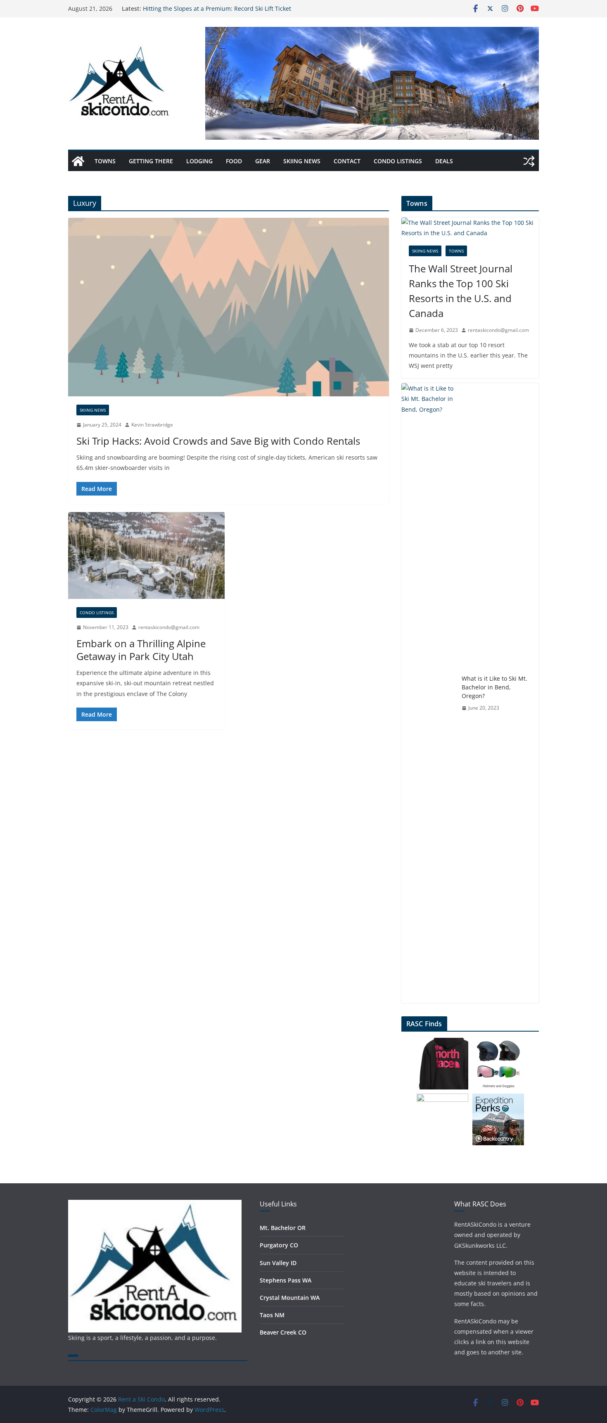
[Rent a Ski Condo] (78, 161)
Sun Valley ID (278, 1263)
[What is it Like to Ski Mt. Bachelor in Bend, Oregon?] (428, 693)
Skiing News (301, 161)
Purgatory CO (279, 1245)
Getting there (151, 161)
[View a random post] (529, 161)
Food (234, 161)
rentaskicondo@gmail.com (168, 627)
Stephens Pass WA (285, 1280)
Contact (347, 161)
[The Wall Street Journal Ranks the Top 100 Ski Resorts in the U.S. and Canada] (470, 227)
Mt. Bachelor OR (283, 1228)
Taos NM (272, 1315)
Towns (105, 161)
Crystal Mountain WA (290, 1297)
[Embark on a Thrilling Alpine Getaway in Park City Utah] (146, 555)
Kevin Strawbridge (152, 424)
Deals (444, 161)
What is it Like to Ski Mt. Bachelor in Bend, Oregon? (494, 687)
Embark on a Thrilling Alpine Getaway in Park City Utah (141, 649)
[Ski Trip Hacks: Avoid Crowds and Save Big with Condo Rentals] (228, 307)
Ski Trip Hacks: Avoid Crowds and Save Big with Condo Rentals (218, 441)
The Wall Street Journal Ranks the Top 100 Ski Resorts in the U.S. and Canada (460, 291)
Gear (262, 161)
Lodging (199, 161)
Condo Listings (398, 161)
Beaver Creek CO (283, 1332)
